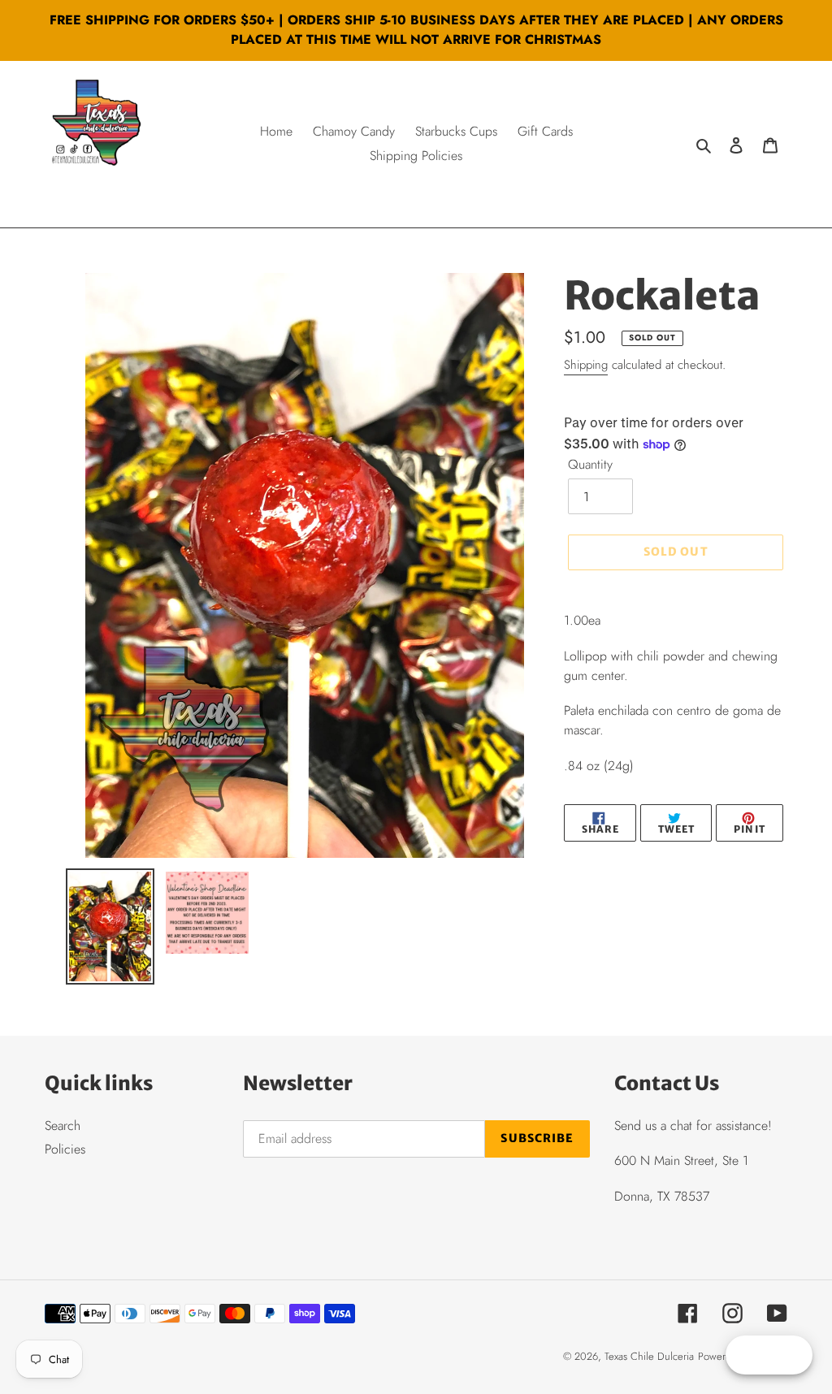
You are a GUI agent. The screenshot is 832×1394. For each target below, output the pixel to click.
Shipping (586, 365)
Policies (65, 1149)
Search (62, 1125)
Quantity (590, 464)
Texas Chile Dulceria (649, 1356)
